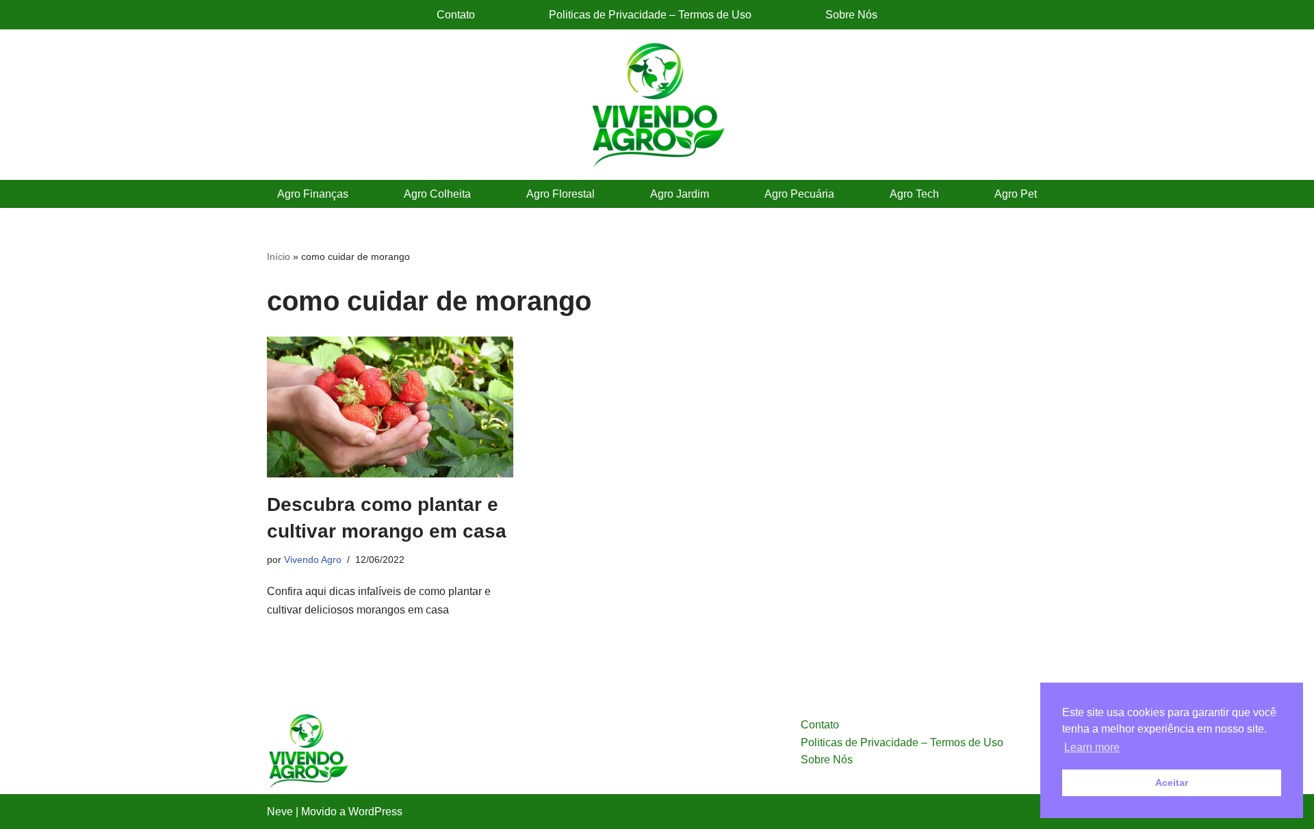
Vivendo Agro (313, 559)
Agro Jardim (679, 194)
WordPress (375, 811)
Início (278, 256)
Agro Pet (1015, 194)
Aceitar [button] (1171, 782)
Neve (280, 811)
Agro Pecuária (799, 194)
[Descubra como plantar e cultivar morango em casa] (390, 407)
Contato (456, 15)
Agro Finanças (312, 194)
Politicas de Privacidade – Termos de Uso (650, 15)
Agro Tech (914, 194)
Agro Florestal (560, 194)
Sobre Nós (851, 15)
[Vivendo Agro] (657, 105)
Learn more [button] (1092, 747)
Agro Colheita (437, 194)
